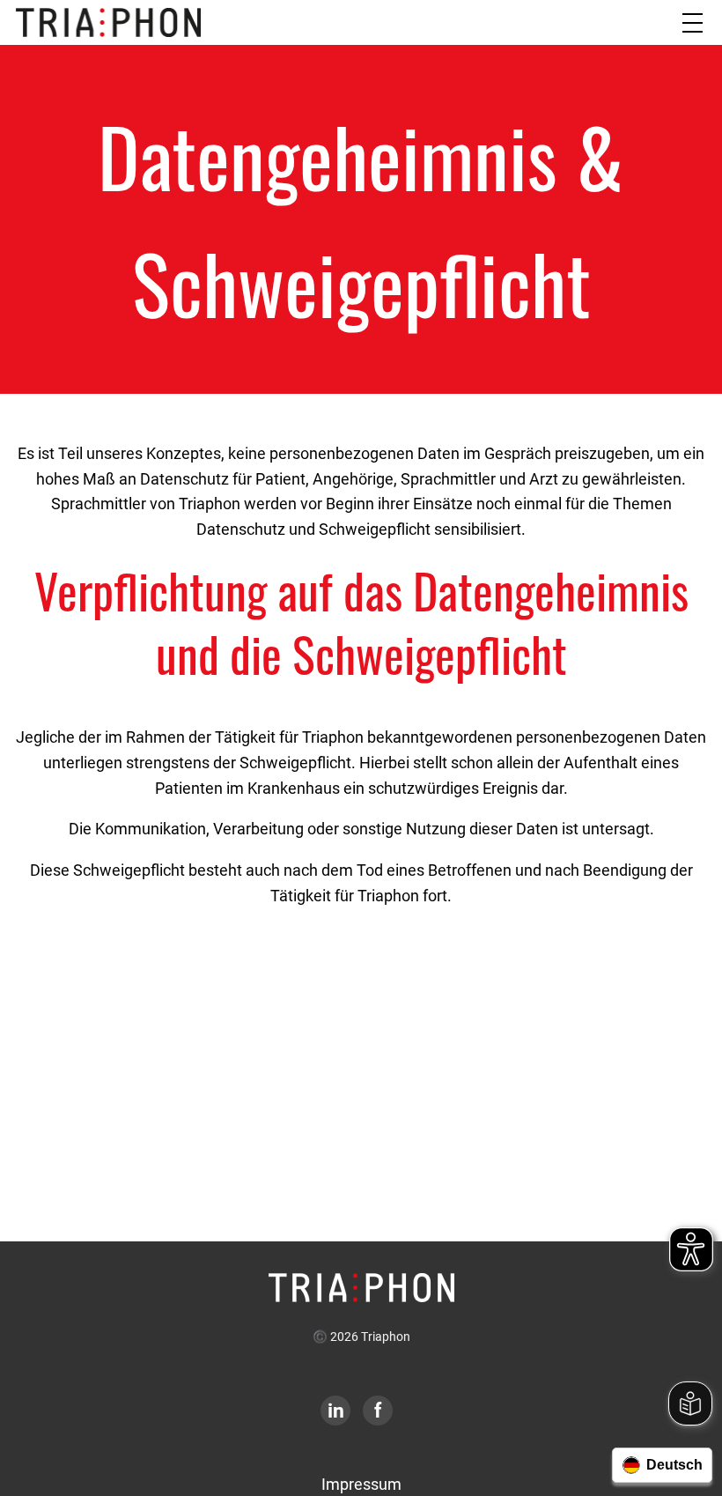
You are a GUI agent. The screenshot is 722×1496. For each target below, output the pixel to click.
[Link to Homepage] (361, 1286)
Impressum (361, 1484)
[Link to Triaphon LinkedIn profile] (335, 1412)
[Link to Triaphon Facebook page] (378, 1412)
